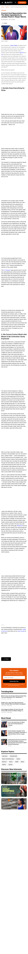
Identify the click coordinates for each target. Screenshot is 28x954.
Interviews (4, 756)
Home (2, 7)
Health (16, 761)
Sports (11, 761)
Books (22, 761)
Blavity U (4, 761)
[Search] (15, 2)
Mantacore (20, 525)
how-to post (21, 631)
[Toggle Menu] (2, 2)
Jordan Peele (13, 45)
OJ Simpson (7, 270)
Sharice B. (5, 19)
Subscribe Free (14, 681)
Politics (4, 764)
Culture (18, 759)
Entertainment (13, 756)
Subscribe (22, 2)
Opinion (7, 7)
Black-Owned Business (8, 759)
